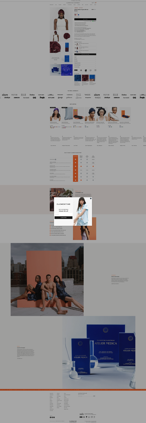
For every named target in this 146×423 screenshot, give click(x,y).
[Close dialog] (90, 198)
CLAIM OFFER (63, 217)
